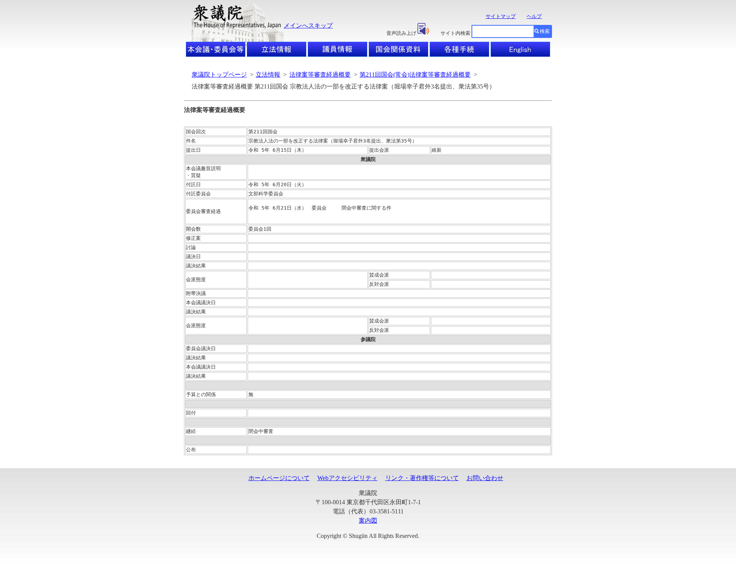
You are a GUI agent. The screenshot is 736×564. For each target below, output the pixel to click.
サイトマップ (501, 16)
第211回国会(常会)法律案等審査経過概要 (415, 74)
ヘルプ (534, 16)
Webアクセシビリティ (347, 478)
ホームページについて (279, 478)
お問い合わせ (485, 478)
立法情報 (268, 74)
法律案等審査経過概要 (320, 74)
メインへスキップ (308, 25)
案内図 (368, 520)
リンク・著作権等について (422, 478)
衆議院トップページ (219, 74)
